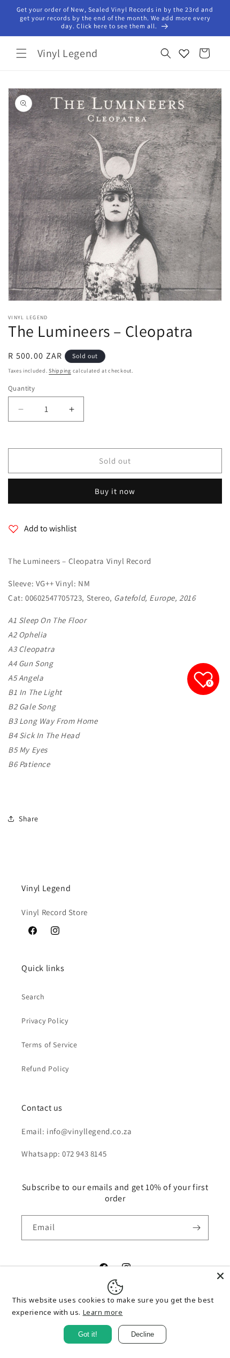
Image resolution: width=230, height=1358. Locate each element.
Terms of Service (49, 1044)
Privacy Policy (44, 1020)
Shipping (60, 370)
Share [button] (29, 818)
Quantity (21, 388)
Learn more (103, 1312)
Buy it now (115, 491)
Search (33, 996)
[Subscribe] (196, 1227)
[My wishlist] (184, 53)
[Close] (220, 1276)
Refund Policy (45, 1068)
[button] (21, 53)
